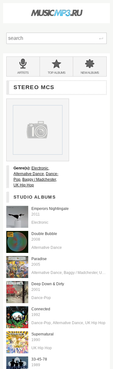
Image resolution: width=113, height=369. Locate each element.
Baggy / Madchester (39, 179)
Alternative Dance (28, 174)
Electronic (39, 168)
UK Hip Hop (23, 185)
